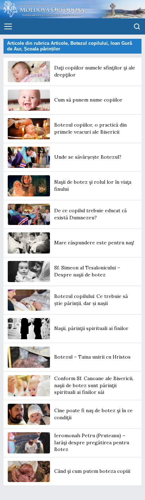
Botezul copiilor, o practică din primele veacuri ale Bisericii (90, 128)
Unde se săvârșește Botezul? (87, 157)
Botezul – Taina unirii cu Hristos (92, 357)
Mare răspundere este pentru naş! (94, 242)
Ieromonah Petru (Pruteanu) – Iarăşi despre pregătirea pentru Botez (91, 442)
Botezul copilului (89, 43)
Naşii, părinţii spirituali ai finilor (91, 328)
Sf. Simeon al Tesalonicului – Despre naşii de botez (87, 271)
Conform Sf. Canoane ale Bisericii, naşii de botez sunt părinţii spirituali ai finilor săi (93, 385)
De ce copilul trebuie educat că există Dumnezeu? (90, 214)
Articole (59, 43)
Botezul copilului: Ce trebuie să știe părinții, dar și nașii (91, 299)
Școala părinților (42, 48)
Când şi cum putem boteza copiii (92, 471)
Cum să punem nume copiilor (88, 100)
